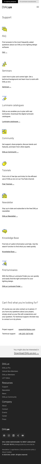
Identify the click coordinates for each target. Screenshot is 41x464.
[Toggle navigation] (38, 7)
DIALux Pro (6, 368)
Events (4, 412)
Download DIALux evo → (26, 353)
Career (4, 416)
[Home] (7, 5)
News (4, 394)
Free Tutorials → (8, 184)
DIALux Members (8, 375)
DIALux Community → (10, 152)
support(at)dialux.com (27, 329)
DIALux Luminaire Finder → (12, 286)
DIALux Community (9, 397)
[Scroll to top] (36, 459)
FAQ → (4, 52)
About (4, 406)
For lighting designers (10, 1)
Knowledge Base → (9, 252)
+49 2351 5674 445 (26, 334)
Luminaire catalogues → (11, 122)
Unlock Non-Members (10, 371)
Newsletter (6, 390)
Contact (5, 409)
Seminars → (6, 87)
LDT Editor (6, 378)
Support (5, 387)
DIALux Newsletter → (10, 216)
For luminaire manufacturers (28, 1)
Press (4, 419)
